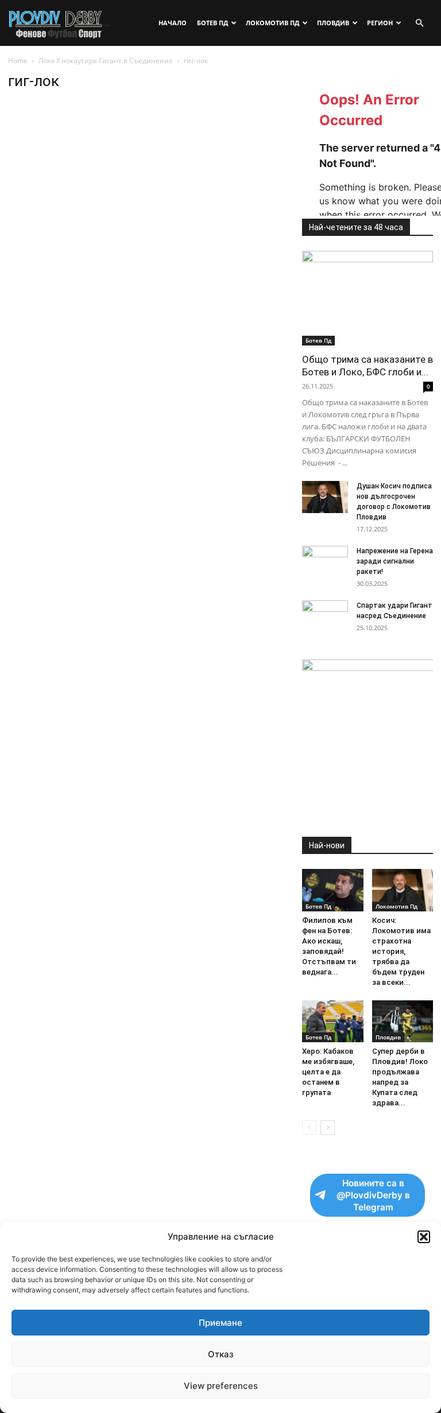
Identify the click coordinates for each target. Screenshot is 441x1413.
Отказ (221, 1354)
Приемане (220, 1322)
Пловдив (333, 22)
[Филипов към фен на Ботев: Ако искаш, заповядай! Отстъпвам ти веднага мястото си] (332, 890)
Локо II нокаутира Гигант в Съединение (105, 60)
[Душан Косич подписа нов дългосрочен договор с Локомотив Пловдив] (325, 497)
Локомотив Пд (272, 22)
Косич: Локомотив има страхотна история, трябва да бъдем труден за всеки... (401, 951)
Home (18, 60)
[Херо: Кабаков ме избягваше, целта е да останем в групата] (332, 1021)
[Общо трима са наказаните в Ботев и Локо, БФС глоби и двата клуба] (367, 298)
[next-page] (327, 1127)
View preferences (221, 1385)
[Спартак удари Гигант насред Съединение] (325, 616)
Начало (172, 22)
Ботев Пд (212, 22)
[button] (424, 1237)
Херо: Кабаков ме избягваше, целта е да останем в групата (328, 1072)
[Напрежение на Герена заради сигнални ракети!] (325, 562)
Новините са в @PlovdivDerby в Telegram (373, 1195)
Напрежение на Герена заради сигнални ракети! (395, 561)
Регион (380, 22)
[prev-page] (309, 1127)
